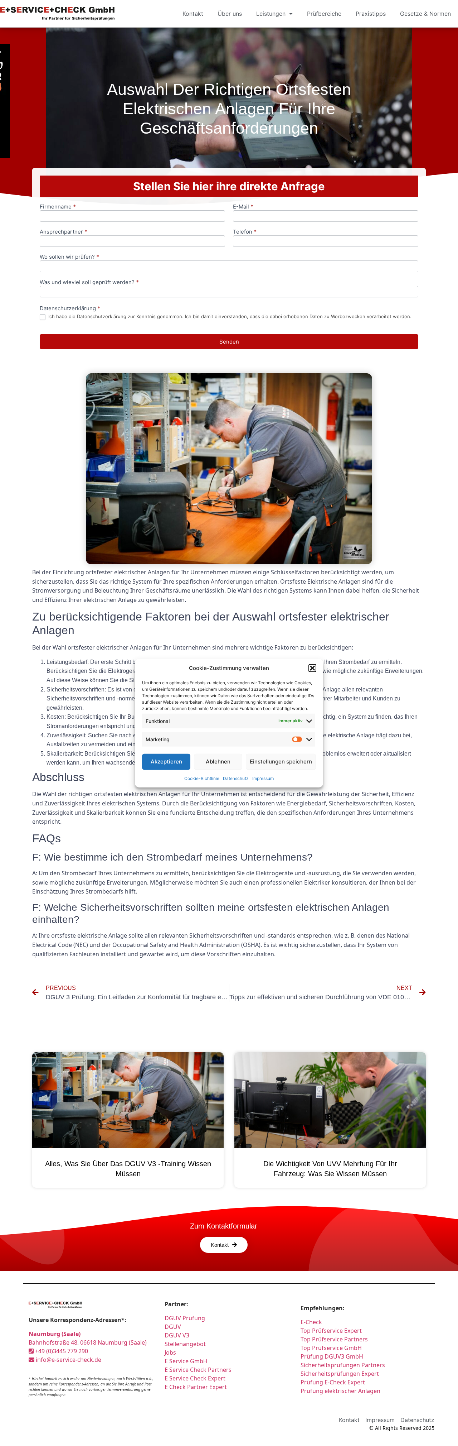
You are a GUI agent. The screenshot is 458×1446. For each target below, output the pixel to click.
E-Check (311, 1322)
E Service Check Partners (198, 1370)
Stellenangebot (185, 1344)
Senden (229, 341)
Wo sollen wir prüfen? (69, 257)
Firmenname (58, 207)
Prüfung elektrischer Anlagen (340, 1391)
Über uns (230, 13)
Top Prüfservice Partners (334, 1339)
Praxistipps (371, 13)
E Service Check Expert (195, 1378)
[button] (312, 668)
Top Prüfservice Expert (331, 1331)
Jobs (170, 1352)
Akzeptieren (166, 761)
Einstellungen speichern (281, 761)
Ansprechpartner (63, 232)
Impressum (263, 778)
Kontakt (192, 13)
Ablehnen (218, 761)
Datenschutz (236, 778)
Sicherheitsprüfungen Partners (343, 1365)
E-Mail (243, 207)
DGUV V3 (177, 1335)
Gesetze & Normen (425, 13)
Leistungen (271, 13)
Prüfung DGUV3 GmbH (332, 1356)
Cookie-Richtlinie (201, 778)
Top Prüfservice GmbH (331, 1348)
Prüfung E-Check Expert (333, 1382)
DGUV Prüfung (185, 1318)
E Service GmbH (186, 1361)
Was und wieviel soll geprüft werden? (89, 282)
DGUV (173, 1327)
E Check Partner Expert (196, 1387)
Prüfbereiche (324, 13)
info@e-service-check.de (67, 1360)
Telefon (245, 232)
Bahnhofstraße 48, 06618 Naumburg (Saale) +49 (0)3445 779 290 (88, 1342)
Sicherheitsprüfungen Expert (340, 1374)
